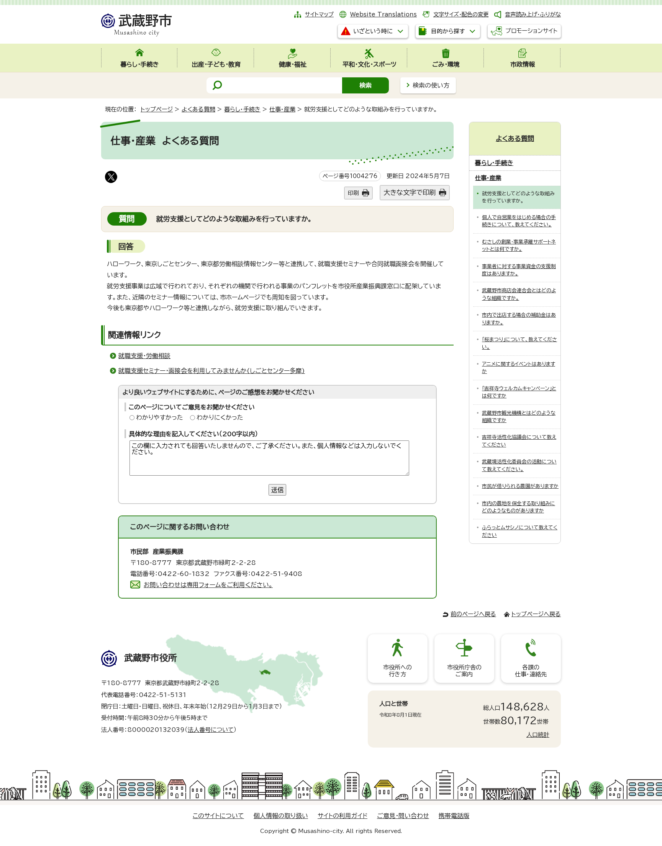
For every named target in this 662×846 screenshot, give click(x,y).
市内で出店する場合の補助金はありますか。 (519, 319)
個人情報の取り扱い (281, 816)
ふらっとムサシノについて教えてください (519, 531)
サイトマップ (319, 14)
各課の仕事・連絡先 (531, 670)
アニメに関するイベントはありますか (518, 368)
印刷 (353, 193)
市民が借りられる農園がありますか (520, 486)
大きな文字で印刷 (409, 192)
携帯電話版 (454, 816)
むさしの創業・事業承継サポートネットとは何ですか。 (519, 245)
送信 (277, 490)
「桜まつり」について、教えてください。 (519, 343)
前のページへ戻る (473, 614)
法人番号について (211, 730)
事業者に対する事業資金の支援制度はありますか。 (519, 270)
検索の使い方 (431, 85)
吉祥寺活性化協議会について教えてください (519, 441)
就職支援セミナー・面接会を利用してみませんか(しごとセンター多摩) (211, 371)
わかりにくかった (220, 417)
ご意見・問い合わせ (403, 816)
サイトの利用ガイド (342, 816)
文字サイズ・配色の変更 (460, 14)
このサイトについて (218, 816)
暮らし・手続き (242, 109)
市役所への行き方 (397, 670)
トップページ (157, 109)
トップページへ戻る (536, 614)
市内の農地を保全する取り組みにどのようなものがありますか (518, 507)
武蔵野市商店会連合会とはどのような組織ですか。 (519, 294)
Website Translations (383, 14)
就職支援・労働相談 (144, 356)
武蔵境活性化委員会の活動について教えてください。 (519, 465)
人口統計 (537, 735)
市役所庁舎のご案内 (464, 670)
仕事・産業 (282, 109)
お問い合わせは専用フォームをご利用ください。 (208, 585)
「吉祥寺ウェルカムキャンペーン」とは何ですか (519, 392)
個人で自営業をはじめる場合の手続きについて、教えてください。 (519, 221)
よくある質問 (198, 109)
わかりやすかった (159, 417)
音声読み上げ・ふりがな (533, 14)
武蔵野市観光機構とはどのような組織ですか (518, 417)
